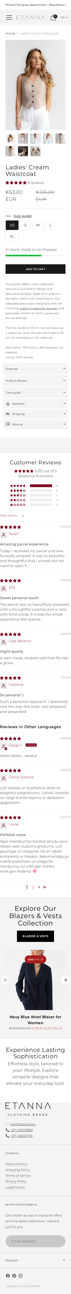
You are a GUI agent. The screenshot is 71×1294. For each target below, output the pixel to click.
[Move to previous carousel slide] (5, 980)
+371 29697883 (21, 1130)
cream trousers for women (38, 308)
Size (8, 215)
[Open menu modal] (9, 17)
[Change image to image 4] (48, 138)
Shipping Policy (18, 1170)
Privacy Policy (16, 1181)
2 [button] (33, 887)
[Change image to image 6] (11, 151)
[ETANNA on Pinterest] (14, 1276)
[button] (64, 17)
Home (10, 33)
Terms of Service (18, 1175)
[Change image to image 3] (35, 138)
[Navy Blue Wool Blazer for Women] (35, 980)
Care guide (13, 392)
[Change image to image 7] (23, 151)
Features (12, 368)
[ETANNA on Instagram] (20, 1276)
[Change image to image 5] (60, 138)
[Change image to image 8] (35, 151)
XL (12, 236)
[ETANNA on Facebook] (8, 1276)
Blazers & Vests (35, 936)
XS (12, 225)
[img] (10, 527)
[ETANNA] (31, 17)
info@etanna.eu (22, 1124)
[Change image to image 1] (11, 138)
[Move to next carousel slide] (65, 980)
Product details (16, 380)
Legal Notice (15, 1187)
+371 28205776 (21, 1136)
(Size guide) (22, 216)
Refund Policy (16, 1164)
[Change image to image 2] (23, 138)
